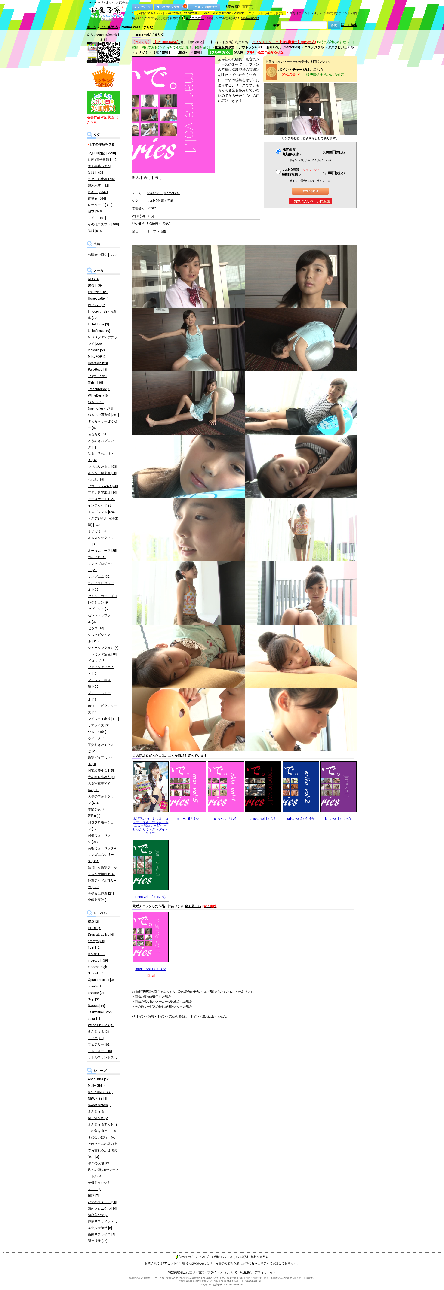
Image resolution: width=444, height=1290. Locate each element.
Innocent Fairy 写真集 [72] (102, 314)
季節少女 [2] (96, 809)
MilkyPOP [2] (97, 356)
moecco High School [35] (97, 969)
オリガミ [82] (97, 531)
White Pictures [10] (101, 1025)
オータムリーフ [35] (102, 550)
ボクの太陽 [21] (99, 1163)
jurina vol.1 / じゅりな (150, 896)
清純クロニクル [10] (102, 1208)
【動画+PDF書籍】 (190, 52)
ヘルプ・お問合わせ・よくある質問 (224, 1256)
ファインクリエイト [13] (101, 670)
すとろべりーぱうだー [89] (102, 424)
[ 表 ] (145, 177)
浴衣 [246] (95, 211)
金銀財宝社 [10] (99, 899)
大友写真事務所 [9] (101, 776)
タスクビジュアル (341, 47)
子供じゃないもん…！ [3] (99, 1185)
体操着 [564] (97, 198)
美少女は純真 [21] (101, 893)
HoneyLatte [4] (98, 298)
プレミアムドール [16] (99, 695)
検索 (276, 24)
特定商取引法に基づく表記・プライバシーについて (202, 1272)
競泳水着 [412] (98, 185)
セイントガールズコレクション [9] (102, 598)
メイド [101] (97, 217)
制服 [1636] (96, 172)
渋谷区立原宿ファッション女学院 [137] (102, 870)
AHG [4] (93, 278)
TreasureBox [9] (99, 388)
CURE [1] (95, 928)
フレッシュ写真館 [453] (99, 683)
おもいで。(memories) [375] (100, 404)
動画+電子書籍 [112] (102, 159)
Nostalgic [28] (98, 363)
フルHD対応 (109, 26)
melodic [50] (97, 350)
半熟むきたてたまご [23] (101, 747)
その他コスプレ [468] (103, 224)
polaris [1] (95, 986)
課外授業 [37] (97, 1240)
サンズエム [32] (99, 576)
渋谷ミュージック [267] (99, 838)
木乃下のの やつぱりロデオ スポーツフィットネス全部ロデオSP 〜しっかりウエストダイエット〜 (150, 825)
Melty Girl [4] (97, 1085)
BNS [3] (93, 921)
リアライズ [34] (99, 725)
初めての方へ (195, 18)
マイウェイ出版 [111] (103, 718)
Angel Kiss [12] (99, 1079)
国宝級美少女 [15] (101, 770)
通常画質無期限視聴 (292, 151)
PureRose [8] (97, 369)
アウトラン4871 (250, 47)
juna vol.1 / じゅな (338, 818)
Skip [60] (94, 999)
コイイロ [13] (97, 557)
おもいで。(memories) (283, 47)
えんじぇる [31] (99, 1031)
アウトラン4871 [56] (103, 485)
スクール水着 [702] (102, 178)
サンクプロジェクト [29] (101, 566)
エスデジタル (314, 47)
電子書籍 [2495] (99, 166)
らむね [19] (96, 479)
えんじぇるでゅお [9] (103, 1124)
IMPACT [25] (97, 304)
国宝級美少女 (224, 47)
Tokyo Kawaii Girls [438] (97, 379)
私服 (170, 200)
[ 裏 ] (156, 177)
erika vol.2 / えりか (301, 818)
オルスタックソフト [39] (101, 540)
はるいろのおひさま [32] (101, 456)
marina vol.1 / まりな (150, 968)
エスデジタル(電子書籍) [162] (103, 521)
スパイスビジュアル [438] (101, 586)
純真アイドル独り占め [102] (102, 883)
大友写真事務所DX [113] (99, 786)
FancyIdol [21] (98, 291)
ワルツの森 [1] (98, 731)
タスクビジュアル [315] (99, 637)
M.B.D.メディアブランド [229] (102, 340)
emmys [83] (96, 940)
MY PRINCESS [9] (101, 1092)
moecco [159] (98, 960)
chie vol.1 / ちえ (225, 818)
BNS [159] (95, 285)
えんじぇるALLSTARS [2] (98, 1114)
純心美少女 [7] (98, 1214)
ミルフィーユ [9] (100, 1050)
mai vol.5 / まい (188, 818)
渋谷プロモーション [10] (101, 825)
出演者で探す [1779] (102, 254)
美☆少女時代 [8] (100, 1227)
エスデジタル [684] (102, 511)
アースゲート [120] (102, 498)
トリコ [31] (96, 1037)
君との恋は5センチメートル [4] (103, 1172)
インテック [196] (100, 505)
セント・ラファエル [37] (101, 618)
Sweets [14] (96, 1005)
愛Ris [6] (94, 815)
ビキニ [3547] (98, 191)
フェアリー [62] (99, 1044)
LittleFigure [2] (98, 324)
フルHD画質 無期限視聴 (301, 172)
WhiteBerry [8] (98, 395)
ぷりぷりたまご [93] (102, 466)
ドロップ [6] (96, 660)
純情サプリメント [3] (103, 1221)
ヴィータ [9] (96, 738)
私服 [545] (95, 230)
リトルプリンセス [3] (103, 1057)
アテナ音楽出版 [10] (102, 492)
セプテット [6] (98, 608)
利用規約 (246, 1272)
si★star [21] (96, 992)
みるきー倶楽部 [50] (102, 472)
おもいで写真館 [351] (103, 414)
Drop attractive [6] (101, 934)
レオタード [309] (100, 204)
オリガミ (141, 52)
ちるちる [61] (97, 434)
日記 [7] (93, 1195)
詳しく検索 (349, 24)
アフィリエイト (265, 1272)
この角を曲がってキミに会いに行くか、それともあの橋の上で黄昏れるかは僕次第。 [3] (102, 1143)
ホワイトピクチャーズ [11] (102, 708)
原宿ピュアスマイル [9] (101, 760)
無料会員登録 (250, 18)
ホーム (91, 26)
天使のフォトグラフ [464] (101, 799)
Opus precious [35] (102, 979)
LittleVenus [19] (99, 330)
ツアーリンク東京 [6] (103, 647)
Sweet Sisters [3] (100, 1104)
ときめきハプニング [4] (101, 443)
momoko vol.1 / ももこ (263, 818)
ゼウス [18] (96, 628)
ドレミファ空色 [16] (102, 654)
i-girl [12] (94, 947)
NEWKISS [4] (97, 1098)
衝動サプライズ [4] (101, 1234)
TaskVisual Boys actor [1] (100, 1015)
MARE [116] (96, 953)
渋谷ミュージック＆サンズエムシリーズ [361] (102, 854)
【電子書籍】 (162, 52)
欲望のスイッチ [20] (102, 1201)
